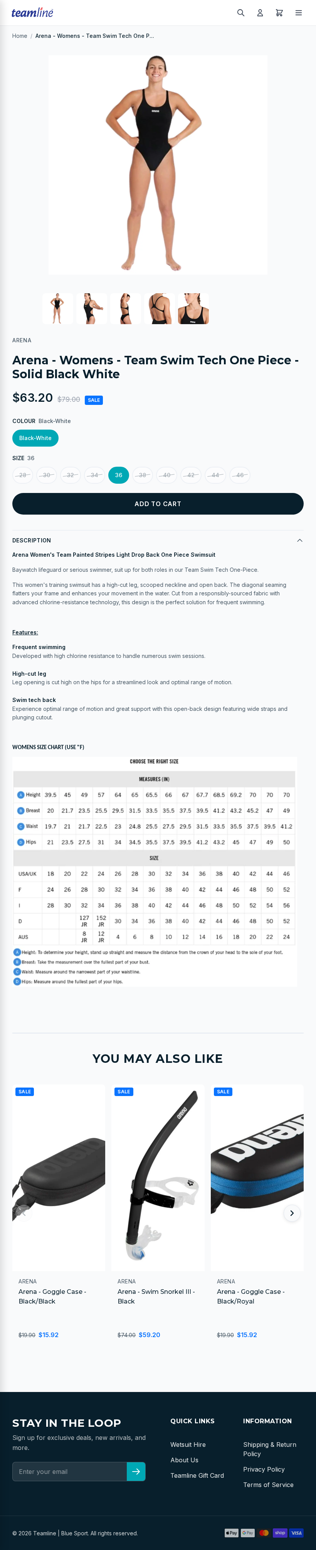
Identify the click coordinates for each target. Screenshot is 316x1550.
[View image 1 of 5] (57, 308)
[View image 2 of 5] (91, 308)
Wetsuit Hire (188, 1444)
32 (70, 475)
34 (94, 475)
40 (166, 475)
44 (215, 475)
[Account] (260, 13)
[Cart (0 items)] (279, 13)
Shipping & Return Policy (269, 1449)
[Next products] (292, 1213)
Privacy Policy (264, 1469)
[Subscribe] (136, 1471)
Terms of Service (268, 1485)
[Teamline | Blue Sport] (32, 12)
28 (22, 475)
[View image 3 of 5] (125, 308)
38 (142, 475)
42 (191, 475)
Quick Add (43, 1261)
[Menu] (299, 13)
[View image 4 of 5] (159, 308)
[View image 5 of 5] (193, 308)
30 (46, 475)
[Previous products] (23, 1213)
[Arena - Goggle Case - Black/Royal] (257, 1177)
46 (240, 475)
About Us (184, 1460)
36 (118, 475)
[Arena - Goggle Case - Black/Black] (58, 1177)
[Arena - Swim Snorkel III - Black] (157, 1177)
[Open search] (241, 13)
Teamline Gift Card (197, 1475)
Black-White (35, 438)
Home (19, 35)
